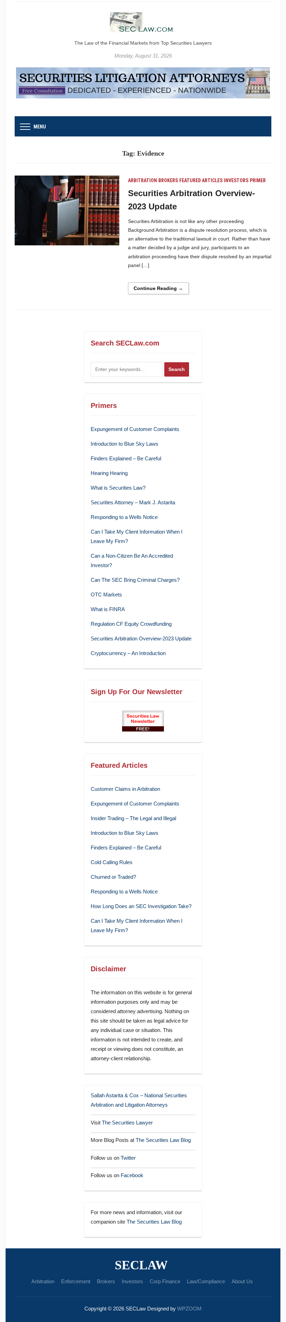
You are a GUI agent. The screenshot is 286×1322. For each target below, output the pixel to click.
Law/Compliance (206, 1281)
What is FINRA (108, 609)
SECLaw (141, 1265)
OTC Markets (106, 594)
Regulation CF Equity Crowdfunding (131, 624)
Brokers (168, 180)
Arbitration (142, 180)
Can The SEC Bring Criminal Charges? (135, 580)
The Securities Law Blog (163, 1140)
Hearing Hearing (110, 473)
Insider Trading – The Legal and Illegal (133, 818)
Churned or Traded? (113, 877)
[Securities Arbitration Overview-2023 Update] (67, 210)
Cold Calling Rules (112, 862)
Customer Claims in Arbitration (125, 789)
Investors (236, 180)
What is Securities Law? (118, 488)
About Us (242, 1281)
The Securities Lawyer (127, 1123)
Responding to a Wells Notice (124, 517)
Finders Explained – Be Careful (126, 458)
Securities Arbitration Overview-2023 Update (141, 638)
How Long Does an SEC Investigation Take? (141, 906)
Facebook (132, 1175)
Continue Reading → (158, 288)
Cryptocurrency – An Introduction (128, 653)
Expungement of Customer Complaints (135, 429)
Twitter (128, 1158)
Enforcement (75, 1281)
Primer (258, 180)
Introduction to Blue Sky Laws (124, 444)
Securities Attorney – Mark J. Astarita (133, 502)
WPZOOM (189, 1309)
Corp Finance (165, 1281)
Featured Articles (201, 180)
